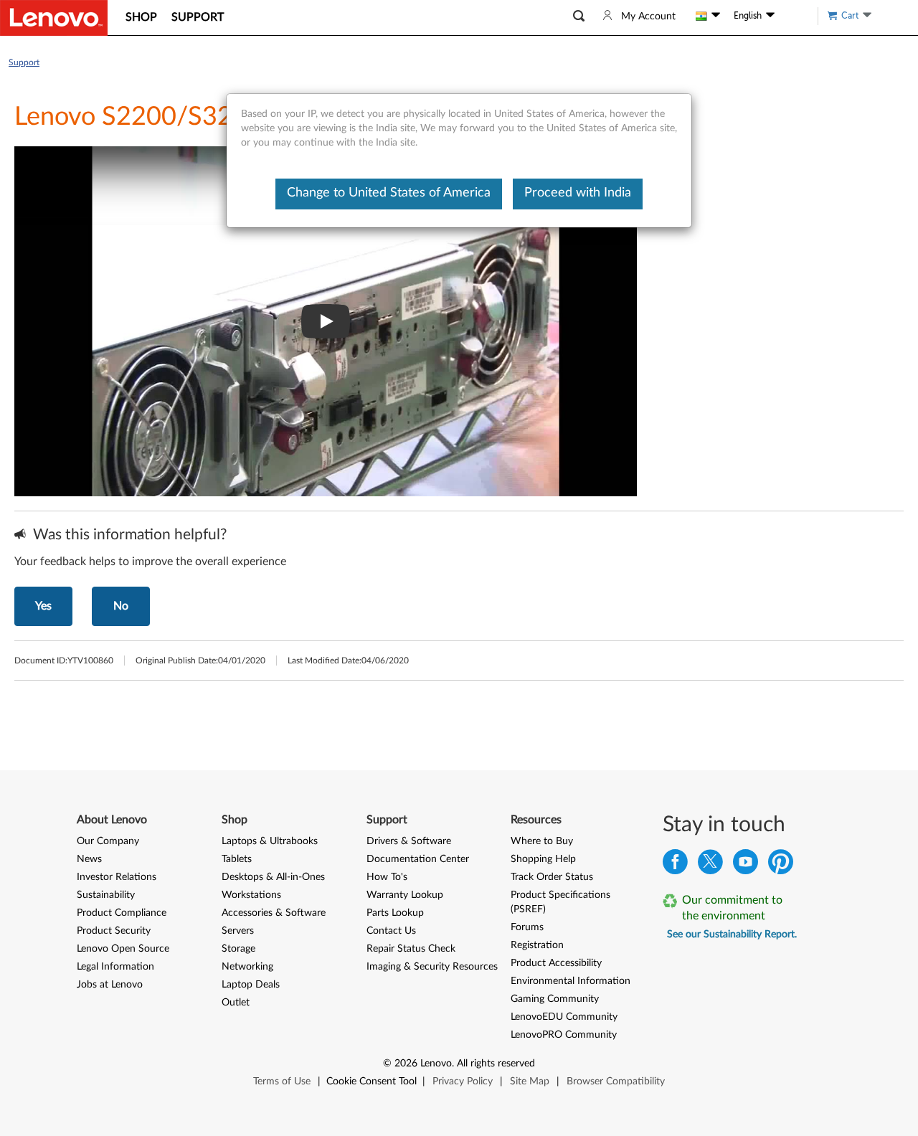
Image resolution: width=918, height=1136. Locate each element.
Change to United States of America (389, 192)
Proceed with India (577, 192)
